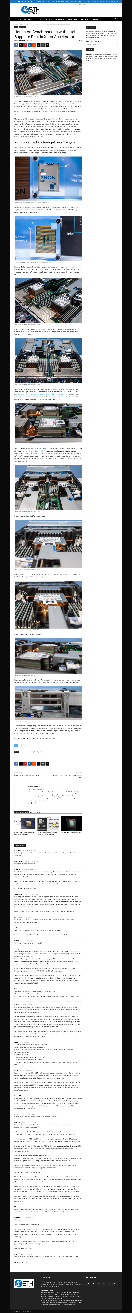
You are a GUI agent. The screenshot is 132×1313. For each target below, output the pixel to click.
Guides (95, 19)
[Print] (43, 45)
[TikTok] (25, 1)
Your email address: (92, 42)
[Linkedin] (19, 1)
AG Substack (87, 1)
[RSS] (22, 1)
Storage (49, 19)
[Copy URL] (47, 45)
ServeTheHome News (58, 1)
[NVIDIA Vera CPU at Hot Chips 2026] (71, 823)
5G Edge (40, 19)
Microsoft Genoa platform (36, 451)
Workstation (72, 19)
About (79, 1)
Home (16, 24)
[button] (115, 19)
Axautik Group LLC (27, 1311)
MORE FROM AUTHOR (36, 812)
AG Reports (95, 1)
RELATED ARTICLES (22, 812)
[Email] (38, 45)
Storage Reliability (69, 1)
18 (81, 40)
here (79, 1303)
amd (21, 752)
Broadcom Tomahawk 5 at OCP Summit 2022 (28, 775)
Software (85, 19)
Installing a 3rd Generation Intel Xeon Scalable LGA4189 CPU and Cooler (43, 394)
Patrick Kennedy (20, 40)
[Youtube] (31, 1)
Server (30, 19)
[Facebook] (15, 1)
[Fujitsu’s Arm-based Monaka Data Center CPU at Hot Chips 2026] (48, 823)
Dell (25, 752)
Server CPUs (28, 24)
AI (25, 19)
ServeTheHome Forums (112, 1)
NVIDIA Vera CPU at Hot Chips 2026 (71, 832)
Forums (19, 19)
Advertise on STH (47, 1290)
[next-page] (18, 838)
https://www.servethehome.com (36, 789)
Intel (30, 752)
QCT (34, 752)
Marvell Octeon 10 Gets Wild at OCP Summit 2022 (67, 776)
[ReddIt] (34, 45)
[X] (28, 1)
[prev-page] (15, 838)
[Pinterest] (25, 45)
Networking (59, 19)
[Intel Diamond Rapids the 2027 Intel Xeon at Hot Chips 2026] (24, 823)
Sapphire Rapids (41, 752)
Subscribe (101, 1)
